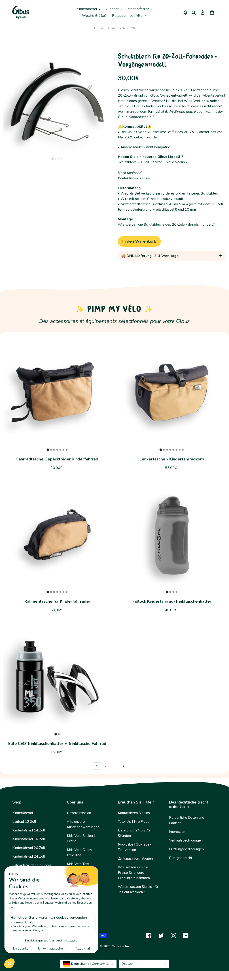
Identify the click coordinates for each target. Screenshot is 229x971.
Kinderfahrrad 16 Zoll (28, 839)
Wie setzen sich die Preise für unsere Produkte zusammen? (135, 872)
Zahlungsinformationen (135, 858)
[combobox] (88, 963)
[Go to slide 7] (67, 450)
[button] (9, 963)
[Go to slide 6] (63, 450)
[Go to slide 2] (56, 159)
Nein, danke (20, 948)
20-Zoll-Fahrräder (192, 90)
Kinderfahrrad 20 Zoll (28, 847)
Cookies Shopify (23, 922)
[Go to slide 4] (62, 159)
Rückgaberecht (180, 857)
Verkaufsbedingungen (186, 840)
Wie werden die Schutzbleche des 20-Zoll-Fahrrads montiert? (166, 224)
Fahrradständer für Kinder (31, 865)
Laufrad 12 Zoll (24, 821)
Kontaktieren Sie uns (134, 178)
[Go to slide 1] (52, 159)
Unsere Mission (79, 812)
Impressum (177, 831)
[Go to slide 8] (183, 450)
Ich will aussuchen (51, 948)
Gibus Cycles (120, 946)
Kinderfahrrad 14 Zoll (28, 830)
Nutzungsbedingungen (186, 849)
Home (98, 28)
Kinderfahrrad (22, 812)
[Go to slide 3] (59, 159)
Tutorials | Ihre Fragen (134, 821)
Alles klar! (83, 948)
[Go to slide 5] (60, 450)
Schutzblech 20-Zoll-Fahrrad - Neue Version (152, 162)
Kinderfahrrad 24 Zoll (28, 856)
